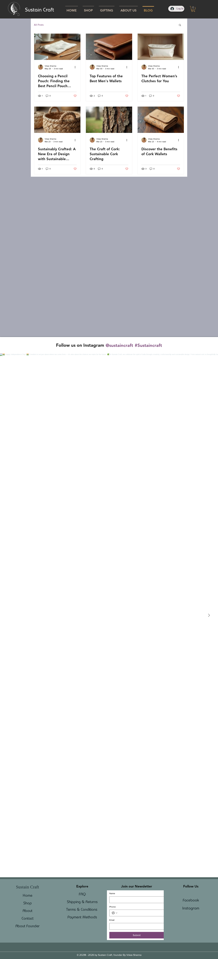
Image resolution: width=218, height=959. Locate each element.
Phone (112, 906)
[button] (193, 9)
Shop (27, 903)
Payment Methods (82, 917)
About (27, 910)
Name (112, 893)
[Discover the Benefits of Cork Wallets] (161, 120)
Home (27, 895)
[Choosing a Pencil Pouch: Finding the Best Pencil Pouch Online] (57, 47)
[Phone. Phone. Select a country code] (114, 913)
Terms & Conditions (82, 909)
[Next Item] (209, 615)
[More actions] (76, 67)
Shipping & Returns (82, 901)
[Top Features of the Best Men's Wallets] (109, 47)
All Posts (39, 24)
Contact (28, 918)
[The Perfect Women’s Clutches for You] (161, 47)
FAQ (82, 894)
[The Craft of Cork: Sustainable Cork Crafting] (109, 120)
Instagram (190, 908)
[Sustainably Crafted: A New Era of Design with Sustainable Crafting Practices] (57, 120)
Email (111, 920)
